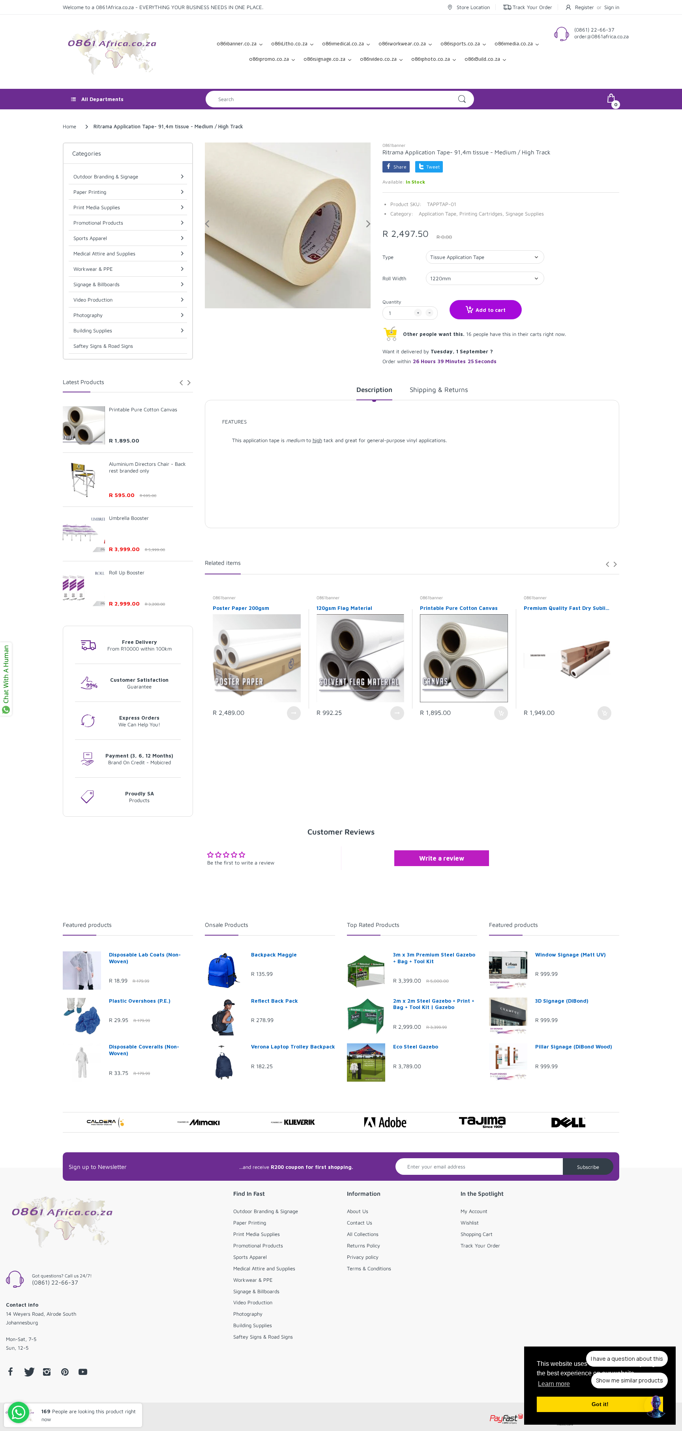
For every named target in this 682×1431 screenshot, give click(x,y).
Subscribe (588, 1167)
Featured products (87, 924)
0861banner (393, 145)
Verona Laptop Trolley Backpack (293, 1046)
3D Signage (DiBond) (561, 1001)
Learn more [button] (554, 1383)
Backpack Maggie (274, 954)
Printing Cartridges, (481, 213)
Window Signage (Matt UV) (570, 954)
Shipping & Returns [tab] (439, 390)
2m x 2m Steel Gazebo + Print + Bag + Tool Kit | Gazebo (433, 1004)
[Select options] (294, 713)
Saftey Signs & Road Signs (103, 346)
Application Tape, (438, 213)
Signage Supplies (525, 213)
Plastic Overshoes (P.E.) (139, 1001)
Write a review (441, 858)
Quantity (391, 302)
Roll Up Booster (126, 572)
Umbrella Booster (129, 518)
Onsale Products (226, 924)
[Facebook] (10, 1371)
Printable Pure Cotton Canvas (143, 409)
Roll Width (394, 278)
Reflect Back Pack (274, 1001)
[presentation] (181, 382)
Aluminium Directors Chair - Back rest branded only (147, 467)
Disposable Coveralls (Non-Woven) (144, 1049)
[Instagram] (46, 1371)
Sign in (611, 7)
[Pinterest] (64, 1371)
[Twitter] (28, 1371)
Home (69, 126)
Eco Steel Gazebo (415, 1046)
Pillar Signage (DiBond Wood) (573, 1046)
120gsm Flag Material (344, 608)
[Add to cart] (501, 713)
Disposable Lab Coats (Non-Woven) (145, 957)
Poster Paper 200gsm (241, 608)
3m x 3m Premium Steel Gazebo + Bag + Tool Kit (434, 957)
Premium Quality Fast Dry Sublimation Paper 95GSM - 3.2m (568, 608)
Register (584, 7)
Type (387, 257)
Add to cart (491, 310)
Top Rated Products (373, 924)
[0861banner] (112, 51)
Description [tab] (374, 390)
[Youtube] (83, 1371)
